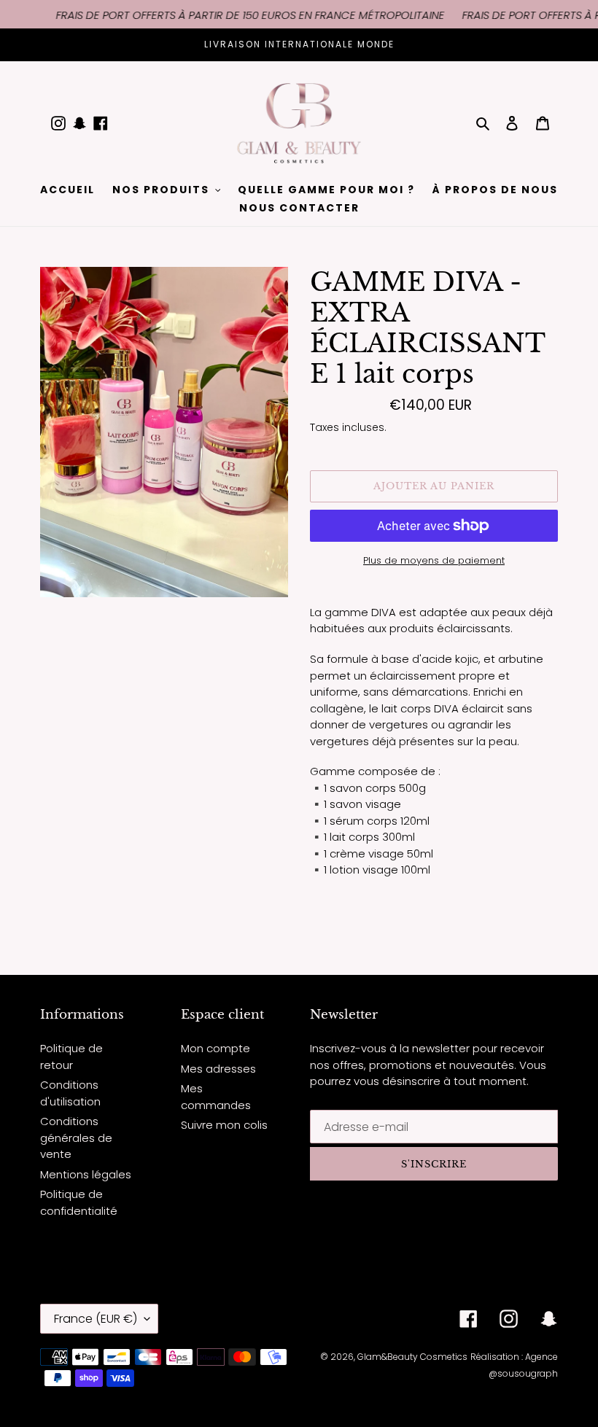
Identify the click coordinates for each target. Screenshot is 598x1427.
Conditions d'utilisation (70, 1093)
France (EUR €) (95, 1318)
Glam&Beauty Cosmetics (412, 1356)
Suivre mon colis (224, 1124)
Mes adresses (218, 1068)
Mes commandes (216, 1097)
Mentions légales (85, 1174)
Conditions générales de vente (76, 1137)
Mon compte (215, 1048)
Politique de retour (71, 1057)
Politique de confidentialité (78, 1202)
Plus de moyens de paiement (434, 560)
